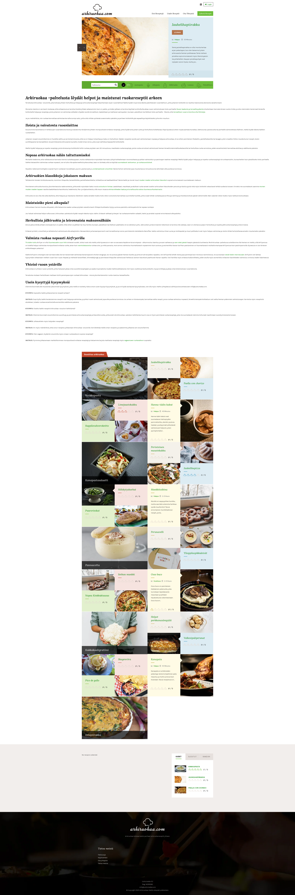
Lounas (177, 32)
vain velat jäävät (181, 242)
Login (209, 4)
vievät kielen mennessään (234, 255)
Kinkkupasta (194, 767)
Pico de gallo (92, 680)
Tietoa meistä (103, 863)
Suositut (192, 757)
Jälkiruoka (173, 85)
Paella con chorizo (194, 383)
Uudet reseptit (173, 13)
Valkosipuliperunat (194, 638)
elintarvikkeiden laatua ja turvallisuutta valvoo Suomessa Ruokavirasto (135, 189)
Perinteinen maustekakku (158, 449)
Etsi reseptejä (158, 13)
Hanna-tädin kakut (162, 404)
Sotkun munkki (126, 574)
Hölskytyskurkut (127, 489)
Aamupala (138, 85)
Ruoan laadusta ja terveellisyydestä (190, 109)
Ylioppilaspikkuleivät (195, 553)
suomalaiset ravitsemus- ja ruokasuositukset (135, 162)
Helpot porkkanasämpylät (161, 618)
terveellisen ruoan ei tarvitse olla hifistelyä (189, 112)
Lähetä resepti (205, 13)
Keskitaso (157, 581)
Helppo (177, 39)
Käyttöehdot (102, 858)
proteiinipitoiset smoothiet (102, 169)
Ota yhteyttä (188, 13)
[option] (125, 46)
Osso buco (156, 574)
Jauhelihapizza (192, 468)
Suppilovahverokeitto (97, 425)
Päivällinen (208, 85)
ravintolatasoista (84, 245)
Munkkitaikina (159, 489)
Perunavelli (157, 532)
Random (206, 757)
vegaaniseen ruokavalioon (134, 340)
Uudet (178, 757)
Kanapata (156, 659)
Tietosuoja (102, 855)
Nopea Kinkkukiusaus (97, 595)
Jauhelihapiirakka (186, 24)
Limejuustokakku (127, 404)
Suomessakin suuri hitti (58, 242)
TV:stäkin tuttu (31, 242)
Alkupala (156, 85)
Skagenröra (124, 659)
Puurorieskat (92, 510)
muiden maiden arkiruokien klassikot (153, 180)
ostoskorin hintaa (105, 187)
